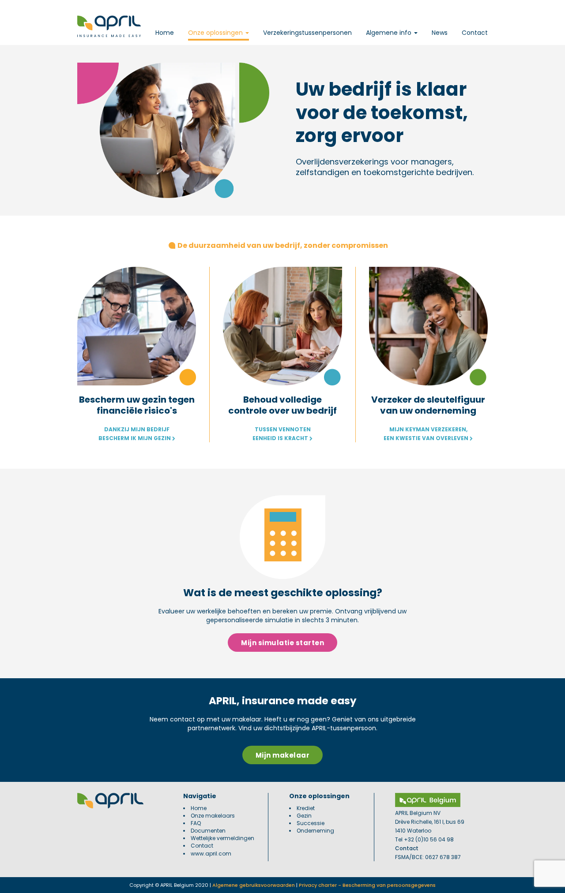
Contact (475, 32)
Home (164, 32)
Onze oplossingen (216, 32)
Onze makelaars (213, 815)
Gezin (304, 815)
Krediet (306, 808)
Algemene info (389, 32)
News (440, 32)
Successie (310, 823)
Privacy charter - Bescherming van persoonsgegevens (367, 885)
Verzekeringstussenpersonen (307, 32)
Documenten (208, 830)
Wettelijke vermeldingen (222, 838)
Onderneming (315, 830)
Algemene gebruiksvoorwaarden (253, 885)
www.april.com (211, 853)
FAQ (196, 823)
